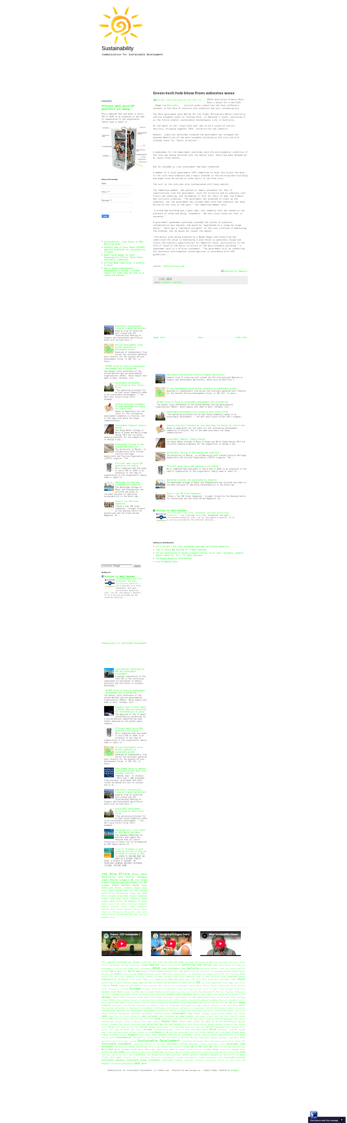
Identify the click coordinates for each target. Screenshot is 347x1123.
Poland (115, 885)
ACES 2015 (152, 962)
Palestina (135, 898)
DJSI (170, 979)
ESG (193, 983)
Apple (215, 965)
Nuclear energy (147, 1027)
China (135, 873)
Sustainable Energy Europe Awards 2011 (227, 1041)
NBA (213, 1022)
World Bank (107, 1049)
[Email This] (160, 278)
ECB (150, 983)
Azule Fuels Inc (238, 968)
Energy (114, 985)
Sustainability (118, 48)
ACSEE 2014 (162, 962)
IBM (213, 1003)
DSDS (175, 979)
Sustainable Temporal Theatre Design (186, 439)
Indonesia (106, 1005)
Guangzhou (142, 904)
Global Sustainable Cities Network (171, 997)
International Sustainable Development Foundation (140, 1014)
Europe (135, 988)
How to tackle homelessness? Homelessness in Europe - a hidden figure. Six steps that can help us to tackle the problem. (124, 271)
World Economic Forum (125, 1049)
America (154, 964)
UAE (132, 880)
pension (186, 1055)
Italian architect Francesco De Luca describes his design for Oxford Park (206, 425)
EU (198, 982)
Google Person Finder (219, 997)
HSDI (117, 1003)
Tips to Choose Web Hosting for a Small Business (181, 549)
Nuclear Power (133, 1027)
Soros (236, 1035)
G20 (194, 994)
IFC (141, 882)
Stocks (112, 1038)
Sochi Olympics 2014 (162, 1035)
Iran (137, 880)
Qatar (205, 1029)
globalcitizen (196, 1052)
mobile (162, 1055)
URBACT (216, 1047)
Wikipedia (173, 105)
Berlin (187, 971)
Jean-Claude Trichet (204, 1016)
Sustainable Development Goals (195, 1041)
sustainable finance (172, 1060)
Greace (104, 1000)
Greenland (132, 904)
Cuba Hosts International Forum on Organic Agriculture (195, 374)
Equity (199, 985)
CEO (164, 974)
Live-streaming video (166, 561)
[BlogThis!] (163, 278)
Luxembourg (209, 1019)
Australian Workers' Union (212, 968)
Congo (223, 977)
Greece (105, 898)
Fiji (222, 992)
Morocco (137, 909)
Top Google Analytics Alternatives (173, 558)
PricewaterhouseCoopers (164, 1030)
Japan (105, 879)
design (235, 1049)
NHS (221, 1022)
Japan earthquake (149, 1016)
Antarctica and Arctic (118, 876)
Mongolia (128, 909)
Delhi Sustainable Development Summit (219, 979)
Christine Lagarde (144, 977)
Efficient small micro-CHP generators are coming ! (193, 466)
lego (148, 1055)
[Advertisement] (200, 74)
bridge (189, 1049)
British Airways (129, 974)
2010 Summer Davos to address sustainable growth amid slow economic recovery (130, 770)
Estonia (206, 985)
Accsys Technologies (111, 965)
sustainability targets (195, 1057)
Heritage (151, 1003)
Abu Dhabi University (228, 962)
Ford (128, 994)
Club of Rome (202, 977)
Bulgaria (142, 974)
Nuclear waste (162, 1027)
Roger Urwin (107, 1032)
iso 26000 (240, 1052)
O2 (171, 1027)
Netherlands (107, 888)
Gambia (104, 904)
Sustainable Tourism (176, 1044)
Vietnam (120, 914)
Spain (112, 901)
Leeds (195, 1019)
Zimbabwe (105, 917)
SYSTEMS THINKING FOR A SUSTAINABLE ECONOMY (219, 1032)
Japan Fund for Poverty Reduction (124, 1016)
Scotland (125, 885)
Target (157, 1047)
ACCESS (144, 962)
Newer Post (159, 337)
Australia (177, 282)
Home (200, 337)
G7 (199, 994)
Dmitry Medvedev (124, 983)
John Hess (218, 1016)
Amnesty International (171, 965)
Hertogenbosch (162, 1003)
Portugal (120, 882)
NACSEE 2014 (199, 1022)
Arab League (128, 968)
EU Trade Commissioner (212, 983)
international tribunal (224, 1052)
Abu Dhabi (142, 893)
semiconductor (229, 1055)
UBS (196, 1047)
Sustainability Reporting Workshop (182, 1038)
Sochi (147, 1035)
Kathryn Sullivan (130, 1019)
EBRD (141, 983)
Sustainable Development (158, 1040)
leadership (140, 1055)
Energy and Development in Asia (133, 985)
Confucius (215, 977)
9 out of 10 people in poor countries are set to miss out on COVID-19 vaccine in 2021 (131, 851)
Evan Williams (205, 992)
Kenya (124, 907)
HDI (109, 1003)
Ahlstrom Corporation (130, 965)
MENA (217, 1019)
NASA (208, 1021)
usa (104, 874)
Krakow (164, 1019)
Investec (167, 1014)
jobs (103, 1055)
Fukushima (142, 896)
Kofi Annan (149, 1019)
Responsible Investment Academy (231, 1030)
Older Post (241, 337)
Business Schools (154, 974)
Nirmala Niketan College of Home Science (226, 1024)
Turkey (132, 893)
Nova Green (121, 1027)
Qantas (198, 1030)
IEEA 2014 (219, 1003)
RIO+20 (212, 1029)
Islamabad (205, 1014)
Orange (176, 1027)
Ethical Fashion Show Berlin (224, 985)
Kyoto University (181, 1019)
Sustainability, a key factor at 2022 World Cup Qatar (123, 242)
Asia (113, 874)
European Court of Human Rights (209, 989)
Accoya (242, 962)
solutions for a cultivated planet (139, 1057)
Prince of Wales (182, 1030)
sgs (237, 1055)
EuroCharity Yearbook (118, 989)
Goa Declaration (201, 997)
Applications (225, 965)
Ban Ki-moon (134, 971)
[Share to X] (165, 278)
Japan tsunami (116, 890)
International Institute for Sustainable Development (128, 1011)
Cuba (145, 979)
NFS (217, 1022)
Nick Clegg (187, 1024)
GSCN (203, 994)
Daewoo (181, 979)
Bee (181, 971)
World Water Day (146, 1049)
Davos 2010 (190, 979)
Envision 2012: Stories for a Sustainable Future (172, 985)
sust (159, 1057)
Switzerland (122, 893)
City (175, 976)
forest (148, 1052)
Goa (190, 997)
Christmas (158, 977)
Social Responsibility (222, 1035)
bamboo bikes (162, 1049)
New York (128, 890)
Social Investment (183, 1035)
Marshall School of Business (129, 1022)
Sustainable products (197, 1044)
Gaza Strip (114, 904)
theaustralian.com (173, 266)
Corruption (123, 979)
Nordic (104, 1027)
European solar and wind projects (183, 992)
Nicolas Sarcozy (200, 1024)
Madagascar (142, 907)
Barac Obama (157, 971)
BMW (111, 971)
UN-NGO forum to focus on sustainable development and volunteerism (192, 402)
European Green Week (118, 896)
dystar (242, 1049)
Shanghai (127, 912)
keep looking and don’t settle (120, 1055)
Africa (124, 874)
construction (225, 1049)
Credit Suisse (135, 979)
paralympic (176, 1055)
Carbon (170, 974)
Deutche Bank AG (109, 983)
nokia (168, 1055)
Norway (118, 888)
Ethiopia (241, 985)
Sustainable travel (216, 1044)
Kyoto (170, 1019)
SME (167, 1032)
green (205, 1052)
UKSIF (205, 1047)
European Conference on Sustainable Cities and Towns (168, 989)
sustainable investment (194, 1060)
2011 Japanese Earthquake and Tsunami (121, 962)
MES (221, 1019)
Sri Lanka (137, 912)
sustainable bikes (215, 1057)
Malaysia (105, 909)
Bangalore (145, 971)
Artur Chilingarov (143, 968)
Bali (125, 971)
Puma (193, 1030)
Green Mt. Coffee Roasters (175, 1000)
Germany (142, 876)
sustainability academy (172, 1057)
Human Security (204, 1003)
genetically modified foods (177, 1052)
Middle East (169, 1021)
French (178, 994)
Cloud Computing (187, 977)
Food (122, 994)
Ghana (144, 888)
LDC (190, 1019)
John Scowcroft (230, 1016)
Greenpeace (203, 1000)
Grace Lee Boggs (238, 997)
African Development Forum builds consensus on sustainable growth (201, 388)
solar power (116, 1057)
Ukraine (105, 914)
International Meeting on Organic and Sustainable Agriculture (185, 1011)
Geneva (123, 904)
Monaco (120, 909)
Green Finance (156, 1000)
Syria (144, 912)
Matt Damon (147, 1022)
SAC (163, 1032)
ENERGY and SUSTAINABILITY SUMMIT (172, 983)
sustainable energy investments (143, 1060)
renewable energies (208, 1055)
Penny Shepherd (232, 1027)
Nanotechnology (230, 1022)
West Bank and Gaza (138, 914)
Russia (114, 879)
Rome (115, 1032)
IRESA (235, 1003)
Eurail (104, 989)
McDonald (157, 1022)
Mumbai (190, 1022)
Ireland (105, 885)
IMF (145, 882)
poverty (194, 1055)
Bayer (176, 971)
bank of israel (177, 1049)
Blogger (235, 1070)
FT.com (215, 992)
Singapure (124, 880)
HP (113, 1003)
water (144, 1063)
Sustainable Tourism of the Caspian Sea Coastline (193, 452)
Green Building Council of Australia (132, 1000)
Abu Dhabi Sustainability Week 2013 (202, 962)
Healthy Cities (140, 1003)
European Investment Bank (134, 992)
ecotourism (107, 1052)
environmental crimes (135, 1052)
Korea (112, 882)
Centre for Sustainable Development (197, 974)
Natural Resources (132, 1024)
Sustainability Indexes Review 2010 (149, 1038)
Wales (126, 914)
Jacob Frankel (239, 1014)
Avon (227, 968)
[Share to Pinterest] (170, 278)
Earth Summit (228, 983)
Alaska (145, 965)
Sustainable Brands (236, 1038)
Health (130, 1003)
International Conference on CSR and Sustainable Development (129, 671)
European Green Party (235, 989)
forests (155, 1052)
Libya (125, 898)
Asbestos (166, 282)
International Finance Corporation (229, 1008)
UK (200, 1046)
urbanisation (127, 1063)
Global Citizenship (127, 997)
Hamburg (105, 907)
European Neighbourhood (156, 992)
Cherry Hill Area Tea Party (226, 974)
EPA (190, 983)
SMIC (171, 1032)
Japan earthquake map (168, 1016)
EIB (154, 983)
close (341, 1120)
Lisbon (132, 907)
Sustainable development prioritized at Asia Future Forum (197, 411)
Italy (104, 890)
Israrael (115, 907)
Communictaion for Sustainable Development (124, 643)
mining (155, 1055)
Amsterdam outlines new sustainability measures (192, 480)
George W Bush (238, 994)
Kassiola (118, 1019)
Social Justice (201, 1035)
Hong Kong (115, 898)
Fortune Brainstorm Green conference (148, 994)
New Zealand (141, 890)
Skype (141, 1035)
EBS (145, 983)
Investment (179, 1013)
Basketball (168, 971)
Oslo (109, 912)
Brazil (118, 974)
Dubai (144, 885)
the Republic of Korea (135, 901)
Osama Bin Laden (192, 1027)
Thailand (178, 1047)
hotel (211, 1052)
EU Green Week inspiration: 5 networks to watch (124, 264)
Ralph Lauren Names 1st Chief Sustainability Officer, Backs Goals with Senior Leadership (123, 257)
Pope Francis (136, 1030)
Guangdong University (218, 1000)
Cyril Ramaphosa (156, 979)
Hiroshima (174, 1003)
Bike (234, 971)
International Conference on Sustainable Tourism (189, 1008)
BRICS (119, 971)
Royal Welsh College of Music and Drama (136, 1032)
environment (132, 882)
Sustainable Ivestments (117, 1043)
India (143, 873)
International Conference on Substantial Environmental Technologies (133, 1008)
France (105, 882)
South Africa (108, 893)
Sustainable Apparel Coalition (213, 1038)
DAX (165, 979)
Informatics (117, 1005)
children (198, 1049)
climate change (132, 888)
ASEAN (171, 962)
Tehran (119, 901)
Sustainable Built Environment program (119, 1041)
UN (210, 1046)
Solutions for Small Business (171, 510)
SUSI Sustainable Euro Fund (186, 1032)
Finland (133, 896)
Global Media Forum (146, 997)
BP (115, 971)
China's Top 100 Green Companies (184, 493)
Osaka (104, 912)
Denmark (241, 979)
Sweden (136, 885)
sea (220, 1055)
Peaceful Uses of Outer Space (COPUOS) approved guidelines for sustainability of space (124, 249)
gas (161, 1052)
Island (213, 1014)
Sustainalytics (121, 1047)
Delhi (198, 979)
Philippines (118, 912)
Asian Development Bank (173, 968)
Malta (113, 909)
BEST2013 (105, 971)
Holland (183, 1003)
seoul (112, 917)
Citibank (168, 977)
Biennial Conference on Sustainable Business (212, 971)
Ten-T (171, 1047)
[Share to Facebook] (168, 278)
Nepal (144, 909)
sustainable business (234, 1057)
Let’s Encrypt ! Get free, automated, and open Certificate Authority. (192, 546)
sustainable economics (113, 1060)
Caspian (177, 974)
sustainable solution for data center (223, 1060)
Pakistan (210, 1027)
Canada (144, 880)
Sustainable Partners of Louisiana (149, 1044)
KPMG (111, 1019)
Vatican (112, 914)
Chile (104, 896)
